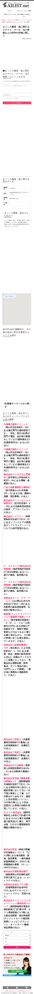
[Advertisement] (17, 53)
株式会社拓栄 (10, 849)
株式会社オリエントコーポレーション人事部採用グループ (17, 903)
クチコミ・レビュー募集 (24, 10)
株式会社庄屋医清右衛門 (16, 871)
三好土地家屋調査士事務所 (17, 487)
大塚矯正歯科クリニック (16, 424)
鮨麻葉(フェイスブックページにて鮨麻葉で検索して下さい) (17, 616)
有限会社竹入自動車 (13, 765)
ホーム (10, 10)
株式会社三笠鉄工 (12, 739)
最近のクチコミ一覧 (10, 14)
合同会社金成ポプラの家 (16, 884)
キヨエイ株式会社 (12, 812)
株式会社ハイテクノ (14, 516)
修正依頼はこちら (24, 991)
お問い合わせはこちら (11, 991)
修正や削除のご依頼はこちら (24, 15)
